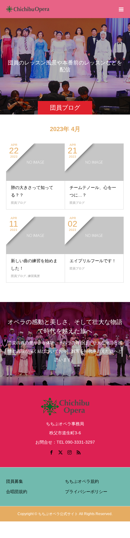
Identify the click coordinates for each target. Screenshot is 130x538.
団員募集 (14, 481)
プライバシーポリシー (86, 491)
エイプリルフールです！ (93, 260)
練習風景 (34, 276)
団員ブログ (18, 202)
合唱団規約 (16, 491)
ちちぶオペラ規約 (82, 481)
